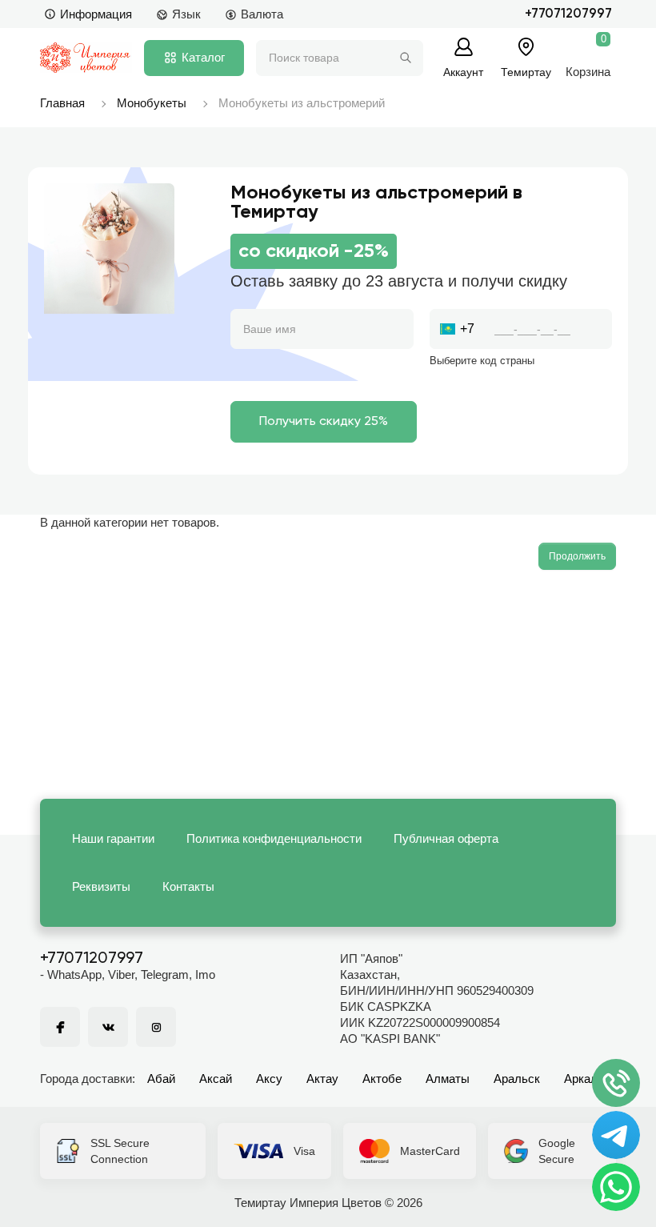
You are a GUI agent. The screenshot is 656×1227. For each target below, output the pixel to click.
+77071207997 (568, 14)
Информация (96, 14)
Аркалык (588, 1078)
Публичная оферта (446, 838)
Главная (62, 103)
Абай (161, 1078)
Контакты (188, 886)
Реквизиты (101, 886)
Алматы (448, 1078)
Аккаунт (463, 72)
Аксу (269, 1078)
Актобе (382, 1078)
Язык (186, 14)
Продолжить (577, 556)
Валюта (262, 14)
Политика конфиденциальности (274, 838)
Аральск (517, 1078)
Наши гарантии (113, 838)
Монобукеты (151, 103)
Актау (322, 1078)
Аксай (215, 1078)
